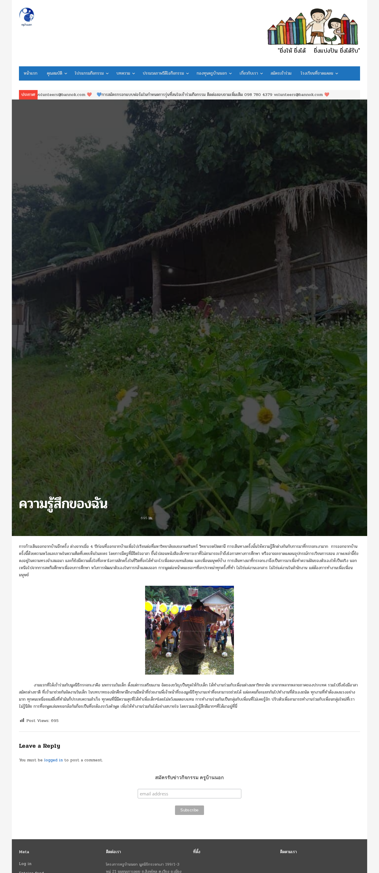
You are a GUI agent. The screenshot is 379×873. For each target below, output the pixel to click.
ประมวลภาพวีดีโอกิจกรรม (163, 73)
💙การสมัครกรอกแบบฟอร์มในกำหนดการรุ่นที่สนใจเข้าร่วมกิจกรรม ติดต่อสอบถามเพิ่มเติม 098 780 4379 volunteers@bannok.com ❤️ (168, 95)
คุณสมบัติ (54, 73)
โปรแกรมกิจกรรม (89, 73)
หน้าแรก (30, 73)
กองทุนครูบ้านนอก (212, 73)
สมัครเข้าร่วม (281, 73)
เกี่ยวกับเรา (249, 73)
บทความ (123, 73)
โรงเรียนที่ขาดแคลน (317, 73)
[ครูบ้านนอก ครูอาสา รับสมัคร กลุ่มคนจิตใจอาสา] (59, 17)
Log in (25, 864)
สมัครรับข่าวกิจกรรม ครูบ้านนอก (189, 777)
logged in (53, 760)
